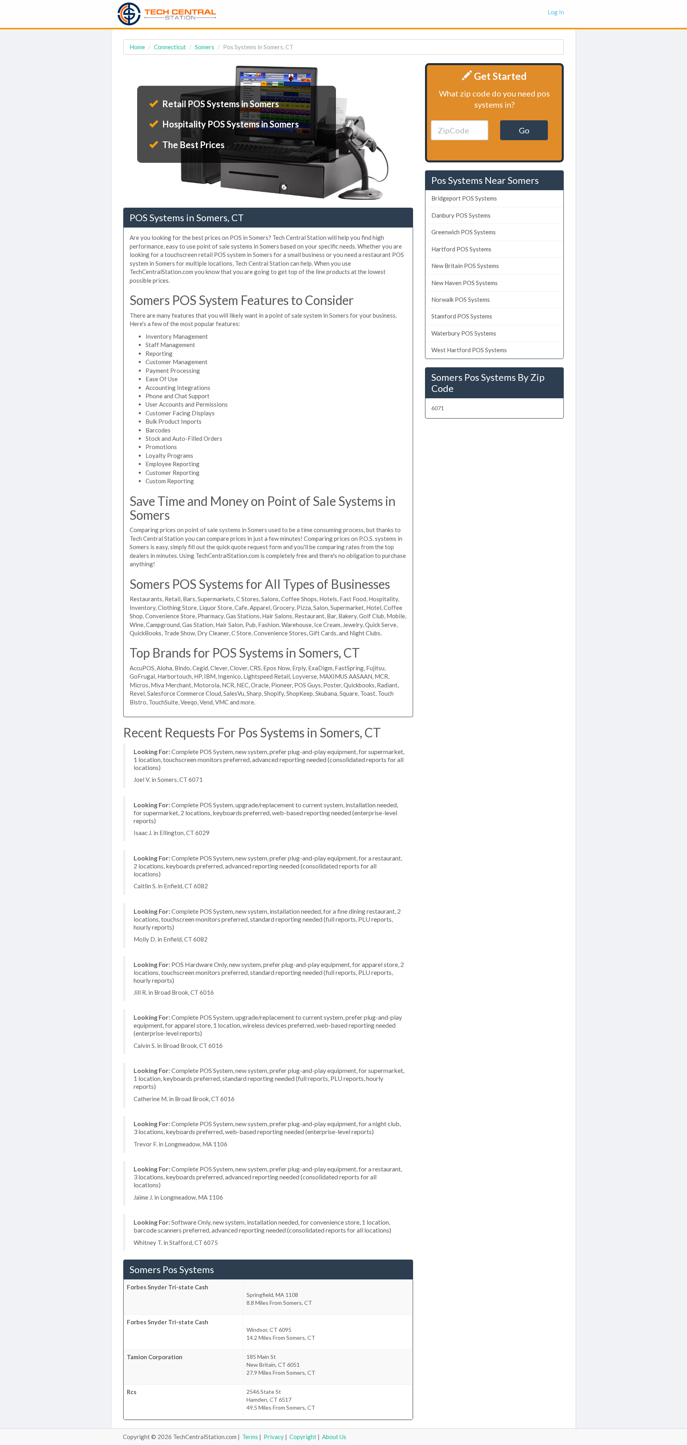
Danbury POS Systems (461, 215)
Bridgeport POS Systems (464, 198)
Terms (250, 1436)
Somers (204, 46)
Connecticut (170, 46)
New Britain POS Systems (465, 265)
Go (524, 130)
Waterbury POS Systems (463, 333)
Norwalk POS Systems (460, 299)
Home (137, 46)
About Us (334, 1436)
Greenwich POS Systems (463, 231)
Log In (555, 11)
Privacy (274, 1436)
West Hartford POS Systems (469, 349)
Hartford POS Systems (461, 249)
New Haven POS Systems (464, 282)
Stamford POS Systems (461, 316)
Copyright (302, 1436)
